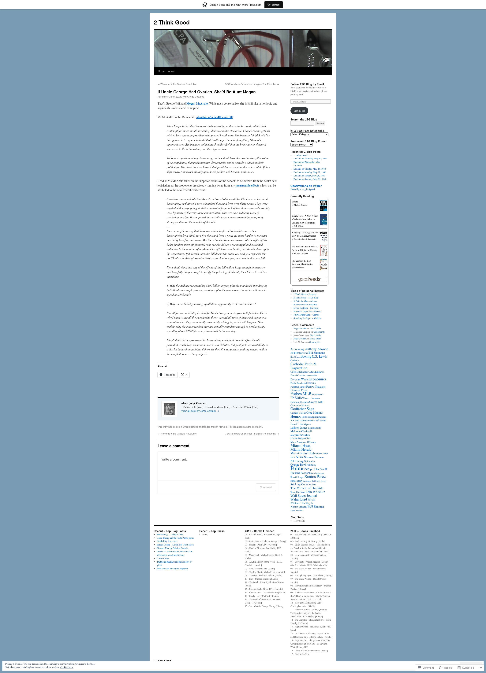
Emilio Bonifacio (298, 383)
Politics (232, 426)
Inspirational (320, 416)
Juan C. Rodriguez (300, 424)
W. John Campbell (301, 253)
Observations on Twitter (306, 186)
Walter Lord (298, 499)
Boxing (305, 356)
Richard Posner (299, 473)
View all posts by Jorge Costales (200, 410)
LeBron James (298, 427)
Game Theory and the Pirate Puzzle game (175, 537)
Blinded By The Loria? (167, 541)
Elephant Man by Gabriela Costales (173, 547)
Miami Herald (301, 449)
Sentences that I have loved (314, 480)
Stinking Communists (303, 484)
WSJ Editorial (316, 506)
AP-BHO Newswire (299, 352)
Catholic (294, 360)
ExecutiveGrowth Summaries (305, 239)
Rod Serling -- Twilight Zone (170, 534)
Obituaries (309, 461)
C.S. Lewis (319, 356)
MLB (292, 457)
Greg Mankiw (314, 412)
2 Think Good (172, 22)
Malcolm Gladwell (301, 431)
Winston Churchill (298, 506)
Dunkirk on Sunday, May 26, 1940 (309, 175)
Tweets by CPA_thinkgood (302, 189)
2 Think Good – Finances (304, 294)
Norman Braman (314, 457)
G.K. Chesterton (312, 398)
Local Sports (314, 427)
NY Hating (296, 461)
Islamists (311, 420)
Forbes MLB (301, 393)
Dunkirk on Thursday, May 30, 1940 (310, 158)
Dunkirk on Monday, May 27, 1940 (309, 172)
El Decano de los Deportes (305, 304)
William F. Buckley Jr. (301, 503)
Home (161, 71)
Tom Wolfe (313, 491)
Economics (317, 379)
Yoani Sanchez (296, 510)
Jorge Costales (196, 96)
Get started (273, 4)
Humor (295, 416)
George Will (316, 402)
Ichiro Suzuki (308, 416)
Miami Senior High (302, 453)
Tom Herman (297, 492)
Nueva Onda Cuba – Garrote (306, 314)
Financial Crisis (298, 390)
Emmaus (311, 383)
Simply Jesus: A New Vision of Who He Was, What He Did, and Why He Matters (305, 219)
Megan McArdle (219, 426)
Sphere (295, 201)
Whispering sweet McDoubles (170, 554)
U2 (323, 492)
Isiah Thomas (301, 420)
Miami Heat (300, 445)
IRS (292, 420)
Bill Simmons (316, 352)
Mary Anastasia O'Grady (303, 442)
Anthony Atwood (316, 348)
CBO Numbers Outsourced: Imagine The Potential (252, 84)
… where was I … (301, 155)
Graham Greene (298, 412)
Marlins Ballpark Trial (300, 438)
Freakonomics (317, 394)
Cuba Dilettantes (299, 371)
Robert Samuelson (316, 473)
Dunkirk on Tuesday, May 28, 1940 (309, 168)
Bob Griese (295, 357)
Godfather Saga (302, 408)
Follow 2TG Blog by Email (307, 84)
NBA (299, 456)
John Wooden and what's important (172, 568)
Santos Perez (315, 476)
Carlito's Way (163, 558)
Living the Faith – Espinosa (305, 307)
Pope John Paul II (317, 469)
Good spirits (315, 328)
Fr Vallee (297, 397)
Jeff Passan (321, 420)
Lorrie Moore (299, 267)
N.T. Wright (298, 226)
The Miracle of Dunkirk (306, 488)
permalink (257, 426)
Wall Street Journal (303, 495)
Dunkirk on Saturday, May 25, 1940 (309, 178)
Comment (266, 487)
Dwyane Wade (299, 379)
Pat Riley (311, 464)
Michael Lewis (321, 453)
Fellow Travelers (316, 386)
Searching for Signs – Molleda (307, 318)
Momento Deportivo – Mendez (307, 311)
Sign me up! (299, 110)
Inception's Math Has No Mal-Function (174, 551)
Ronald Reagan (297, 477)
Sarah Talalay (296, 480)
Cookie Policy (66, 667)
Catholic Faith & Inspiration (303, 365)
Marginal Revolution (300, 434)
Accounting (297, 349)
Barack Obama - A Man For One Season (175, 544)
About (171, 71)
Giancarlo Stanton (299, 405)
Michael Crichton (300, 205)
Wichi (311, 499)
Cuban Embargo (316, 371)
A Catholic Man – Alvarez (305, 300)
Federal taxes (298, 386)
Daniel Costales (297, 375)
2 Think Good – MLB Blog (305, 297)
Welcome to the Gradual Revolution (177, 84)
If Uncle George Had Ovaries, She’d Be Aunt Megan (207, 91)
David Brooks (311, 375)
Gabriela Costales (299, 402)
